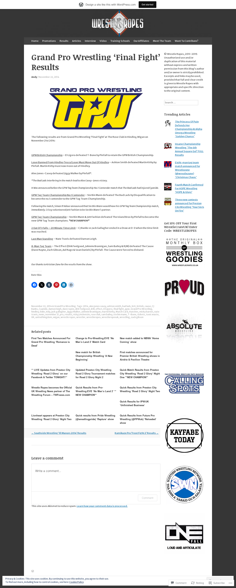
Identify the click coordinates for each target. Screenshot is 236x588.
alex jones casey (97, 306)
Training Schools (120, 40)
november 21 (52, 314)
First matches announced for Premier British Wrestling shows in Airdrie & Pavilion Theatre (140, 355)
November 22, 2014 (49, 77)
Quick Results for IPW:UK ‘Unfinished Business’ (134, 403)
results (68, 314)
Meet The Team (162, 40)
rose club (95, 314)
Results (64, 40)
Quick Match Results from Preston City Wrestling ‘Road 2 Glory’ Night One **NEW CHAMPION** (140, 373)
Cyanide (43, 309)
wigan (56, 317)
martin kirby (108, 311)
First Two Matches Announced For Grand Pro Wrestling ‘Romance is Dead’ (50, 341)
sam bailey (106, 314)
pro (62, 314)
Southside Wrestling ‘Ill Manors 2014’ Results (58, 433)
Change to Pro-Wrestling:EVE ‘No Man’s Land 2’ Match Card (95, 340)
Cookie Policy (76, 582)
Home (35, 40)
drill (93, 309)
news (41, 314)
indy (48, 311)
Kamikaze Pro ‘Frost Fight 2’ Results (137, 433)
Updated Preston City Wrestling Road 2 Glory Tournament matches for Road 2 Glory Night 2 (95, 373)
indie (42, 311)
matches (133, 311)
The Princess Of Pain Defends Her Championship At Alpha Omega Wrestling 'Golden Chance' (188, 129)
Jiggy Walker (73, 311)
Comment (147, 497)
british (140, 306)
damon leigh (54, 309)
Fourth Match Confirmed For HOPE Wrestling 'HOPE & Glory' (189, 188)
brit (134, 306)
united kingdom (43, 317)
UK (32, 317)
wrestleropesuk (110, 317)
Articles (76, 40)
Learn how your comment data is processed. (102, 506)
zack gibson (137, 317)
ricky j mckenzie (81, 314)
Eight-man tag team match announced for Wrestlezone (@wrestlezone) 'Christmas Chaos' (187, 170)
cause (148, 306)
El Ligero (107, 309)
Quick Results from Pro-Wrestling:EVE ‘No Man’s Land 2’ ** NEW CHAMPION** (96, 391)
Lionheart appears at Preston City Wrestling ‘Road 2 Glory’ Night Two (51, 417)
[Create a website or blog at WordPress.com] (32, 571)
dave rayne (68, 309)
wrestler (80, 317)
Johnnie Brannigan (91, 311)
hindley (35, 311)
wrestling (125, 317)
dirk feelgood (82, 309)
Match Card (122, 311)
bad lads (126, 306)
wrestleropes (93, 317)
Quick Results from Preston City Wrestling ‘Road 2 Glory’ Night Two (140, 389)
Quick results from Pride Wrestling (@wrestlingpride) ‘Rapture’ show (95, 417)
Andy (34, 77)
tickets (141, 314)
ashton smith (114, 306)
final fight (119, 309)
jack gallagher (58, 311)
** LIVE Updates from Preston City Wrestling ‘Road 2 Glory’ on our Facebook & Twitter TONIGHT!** (50, 373)
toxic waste (152, 314)
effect (99, 309)
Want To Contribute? (186, 40)
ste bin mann (120, 314)
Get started (147, 4)
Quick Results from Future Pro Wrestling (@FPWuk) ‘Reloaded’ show (138, 419)
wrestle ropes (68, 317)
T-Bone (132, 314)
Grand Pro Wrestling (65, 306)
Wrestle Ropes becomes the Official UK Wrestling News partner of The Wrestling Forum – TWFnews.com (51, 391)
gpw (127, 309)
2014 (85, 306)
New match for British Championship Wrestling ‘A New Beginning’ (94, 355)
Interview (90, 40)
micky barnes (146, 311)
